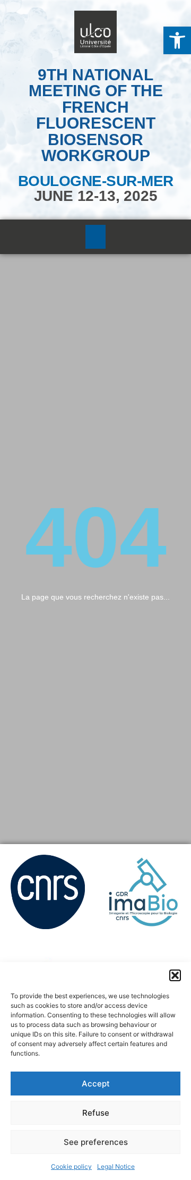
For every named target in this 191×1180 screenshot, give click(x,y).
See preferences (96, 1142)
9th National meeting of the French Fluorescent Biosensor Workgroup (96, 114)
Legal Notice (116, 1166)
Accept (96, 1083)
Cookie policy (71, 1166)
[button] (177, 40)
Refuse (95, 1113)
